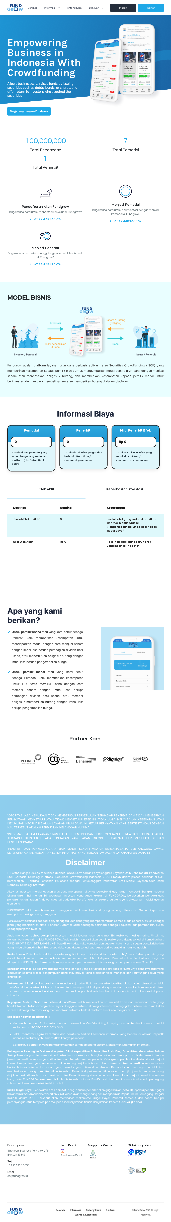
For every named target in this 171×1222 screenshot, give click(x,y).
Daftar (151, 7)
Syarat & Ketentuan (85, 1214)
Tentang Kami (74, 7)
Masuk (123, 7)
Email (10, 1172)
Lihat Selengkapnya (45, 219)
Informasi (49, 7)
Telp (10, 1161)
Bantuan (94, 7)
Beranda (33, 7)
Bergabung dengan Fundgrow (29, 111)
